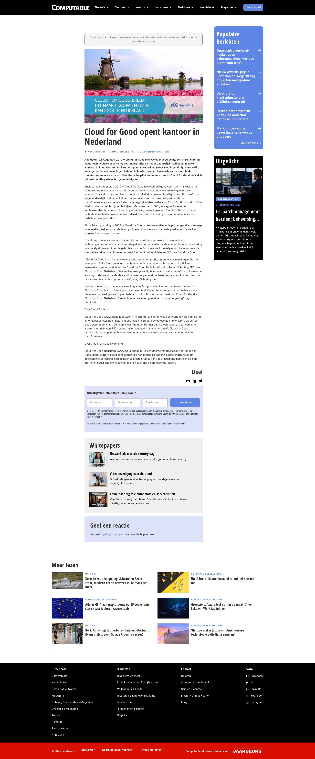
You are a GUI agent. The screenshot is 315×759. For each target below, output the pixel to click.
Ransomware (60, 728)
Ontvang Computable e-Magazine (72, 702)
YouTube (256, 695)
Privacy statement (151, 749)
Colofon (186, 675)
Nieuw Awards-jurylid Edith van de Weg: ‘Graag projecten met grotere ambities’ (236, 78)
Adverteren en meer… (129, 675)
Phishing (57, 722)
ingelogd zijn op (111, 534)
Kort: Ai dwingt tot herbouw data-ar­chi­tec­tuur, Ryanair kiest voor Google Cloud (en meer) (117, 632)
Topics (56, 715)
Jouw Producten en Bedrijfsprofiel (137, 682)
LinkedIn (256, 689)
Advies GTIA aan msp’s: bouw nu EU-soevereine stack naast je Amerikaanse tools (117, 606)
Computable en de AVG (195, 682)
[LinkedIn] (194, 381)
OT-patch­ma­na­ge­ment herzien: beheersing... (238, 215)
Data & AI (90, 573)
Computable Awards (64, 689)
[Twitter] (201, 381)
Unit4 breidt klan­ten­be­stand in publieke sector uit (222, 580)
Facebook (257, 675)
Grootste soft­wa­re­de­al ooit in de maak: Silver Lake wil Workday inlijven (222, 606)
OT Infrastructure (228, 205)
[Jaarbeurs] (245, 751)
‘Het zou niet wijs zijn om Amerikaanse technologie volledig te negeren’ (217, 632)
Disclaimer (88, 749)
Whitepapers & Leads (129, 689)
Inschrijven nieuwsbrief (195, 695)
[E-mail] (188, 381)
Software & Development (207, 573)
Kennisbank (59, 682)
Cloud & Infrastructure (153, 151)
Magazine (58, 695)
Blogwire (121, 715)
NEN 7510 (58, 735)
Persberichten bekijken (130, 708)
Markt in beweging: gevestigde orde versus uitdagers (234, 132)
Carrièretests (59, 675)
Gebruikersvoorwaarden (117, 749)
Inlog (184, 702)
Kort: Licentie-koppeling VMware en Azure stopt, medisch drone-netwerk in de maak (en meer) (116, 582)
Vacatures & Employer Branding (136, 695)
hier (158, 424)
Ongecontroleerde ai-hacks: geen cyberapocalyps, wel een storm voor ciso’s (235, 56)
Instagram (257, 702)
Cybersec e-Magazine (65, 708)
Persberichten (124, 702)
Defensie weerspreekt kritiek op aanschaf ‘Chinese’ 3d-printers (233, 115)
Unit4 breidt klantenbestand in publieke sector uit (231, 98)
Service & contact (192, 689)
